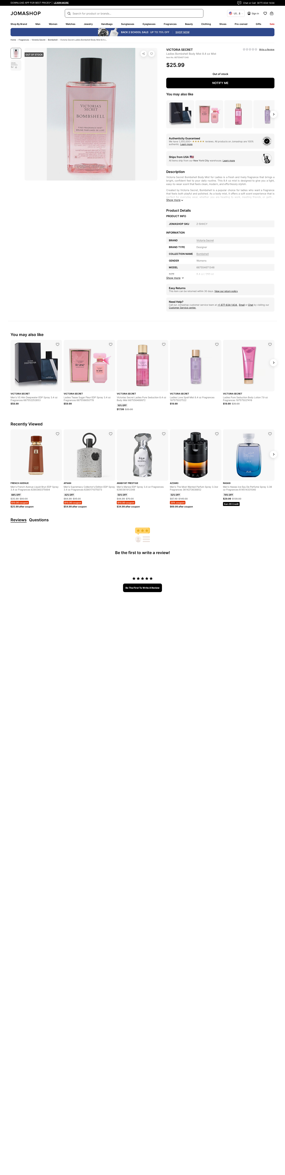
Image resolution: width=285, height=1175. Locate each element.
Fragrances (170, 24)
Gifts (258, 24)
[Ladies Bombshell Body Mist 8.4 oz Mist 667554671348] (151, 54)
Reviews (19, 520)
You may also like (179, 94)
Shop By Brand (19, 24)
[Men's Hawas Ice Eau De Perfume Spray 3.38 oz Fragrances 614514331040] (270, 434)
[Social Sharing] (144, 54)
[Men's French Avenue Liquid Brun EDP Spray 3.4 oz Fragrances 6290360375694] (57, 434)
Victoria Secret (38, 40)
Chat (250, 304)
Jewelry (88, 24)
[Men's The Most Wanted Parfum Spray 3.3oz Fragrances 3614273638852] (217, 434)
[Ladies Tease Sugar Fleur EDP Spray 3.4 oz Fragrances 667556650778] (111, 344)
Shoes (222, 24)
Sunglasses (127, 24)
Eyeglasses (149, 24)
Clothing (206, 24)
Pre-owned (241, 24)
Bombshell (53, 40)
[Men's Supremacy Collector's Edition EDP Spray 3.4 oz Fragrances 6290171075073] (111, 434)
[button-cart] (272, 13)
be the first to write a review (142, 587)
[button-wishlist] (265, 13)
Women (53, 24)
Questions (39, 520)
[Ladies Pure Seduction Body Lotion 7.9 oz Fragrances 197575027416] (270, 344)
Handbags (107, 24)
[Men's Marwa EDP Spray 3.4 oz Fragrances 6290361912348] (164, 434)
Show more (173, 200)
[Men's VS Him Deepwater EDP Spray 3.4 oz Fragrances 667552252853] (57, 344)
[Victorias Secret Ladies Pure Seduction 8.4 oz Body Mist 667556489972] (164, 344)
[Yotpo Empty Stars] (250, 49)
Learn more (186, 144)
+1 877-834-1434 (228, 304)
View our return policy (226, 291)
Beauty (189, 24)
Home (13, 40)
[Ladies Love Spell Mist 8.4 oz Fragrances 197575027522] (217, 344)
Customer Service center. (182, 307)
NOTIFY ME (220, 83)
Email (242, 304)
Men (37, 24)
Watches (70, 24)
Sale (272, 24)
